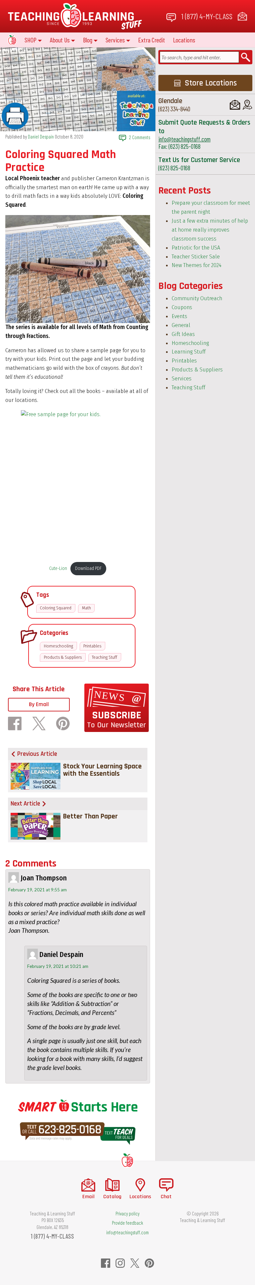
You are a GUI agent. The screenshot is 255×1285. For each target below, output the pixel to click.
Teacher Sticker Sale (196, 256)
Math (86, 608)
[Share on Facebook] (15, 723)
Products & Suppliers (63, 657)
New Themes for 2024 (196, 265)
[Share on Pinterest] (63, 723)
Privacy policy (127, 1213)
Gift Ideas (183, 334)
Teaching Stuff (104, 657)
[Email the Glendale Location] (235, 105)
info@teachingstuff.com (184, 139)
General (181, 325)
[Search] (245, 57)
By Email (39, 704)
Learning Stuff (189, 351)
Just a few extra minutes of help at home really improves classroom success (210, 229)
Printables (92, 646)
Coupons (182, 307)
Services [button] (115, 40)
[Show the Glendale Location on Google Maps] (247, 105)
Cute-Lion (58, 568)
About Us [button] (60, 40)
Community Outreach (197, 298)
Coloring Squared (55, 608)
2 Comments (139, 137)
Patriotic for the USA (196, 247)
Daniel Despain (41, 137)
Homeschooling (58, 646)
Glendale (170, 100)
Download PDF (88, 568)
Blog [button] (87, 40)
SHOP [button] (31, 40)
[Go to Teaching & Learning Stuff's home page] (127, 1160)
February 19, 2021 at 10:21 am (57, 966)
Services (182, 378)
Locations (184, 40)
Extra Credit (151, 40)
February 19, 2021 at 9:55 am (37, 889)
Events (179, 316)
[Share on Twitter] (39, 723)
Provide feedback (127, 1223)
